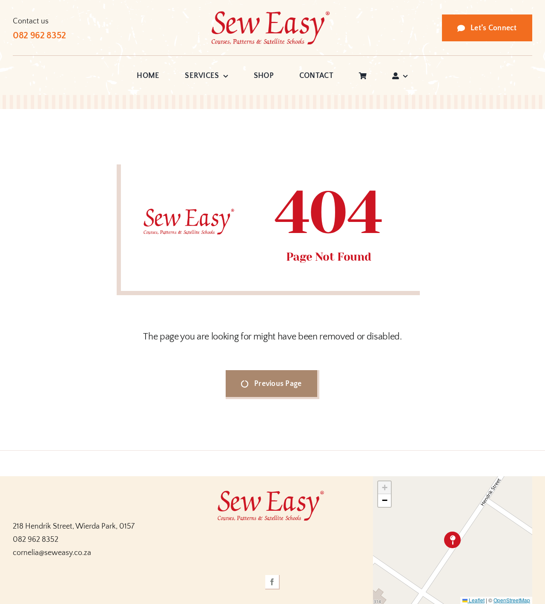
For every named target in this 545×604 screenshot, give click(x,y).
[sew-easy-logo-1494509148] (272, 14)
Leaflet (476, 600)
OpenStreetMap (511, 600)
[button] (452, 540)
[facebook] (272, 582)
